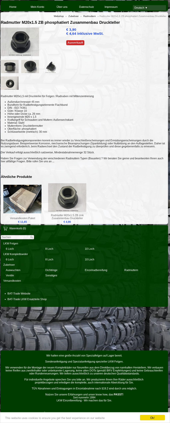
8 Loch (49, 248)
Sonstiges (51, 275)
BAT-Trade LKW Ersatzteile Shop (27, 299)
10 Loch (89, 248)
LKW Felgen (10, 243)
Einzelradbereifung (96, 270)
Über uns (62, 6)
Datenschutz (86, 6)
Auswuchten (13, 270)
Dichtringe (51, 270)
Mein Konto (37, 6)
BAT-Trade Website (18, 293)
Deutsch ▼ (141, 7)
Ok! (152, 418)
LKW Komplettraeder (15, 254)
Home (12, 6)
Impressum (111, 6)
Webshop (59, 16)
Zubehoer (9, 264)
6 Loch (10, 248)
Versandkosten (12, 280)
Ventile (10, 275)
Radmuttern (131, 270)
